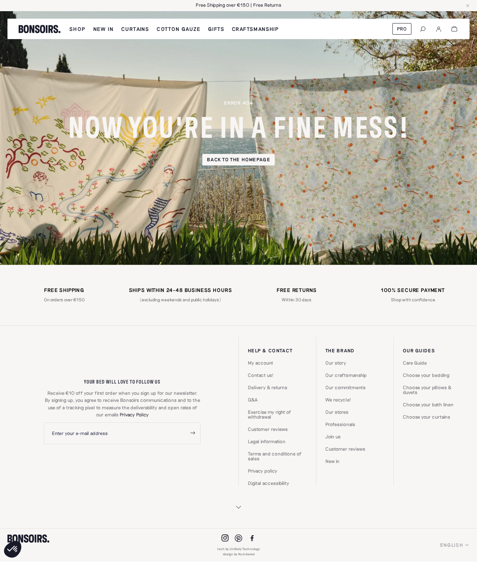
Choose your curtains (426, 417)
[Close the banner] (467, 5)
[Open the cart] (454, 29)
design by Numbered (239, 554)
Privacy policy (262, 471)
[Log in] (438, 29)
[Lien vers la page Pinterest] (238, 538)
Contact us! (260, 375)
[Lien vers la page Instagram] (225, 538)
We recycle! (338, 399)
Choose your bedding (426, 375)
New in (332, 461)
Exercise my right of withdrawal (269, 414)
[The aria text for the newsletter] (192, 433)
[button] (13, 549)
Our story (335, 363)
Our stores (336, 412)
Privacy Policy (134, 414)
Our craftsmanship (346, 375)
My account (260, 363)
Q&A (253, 399)
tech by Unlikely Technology (238, 549)
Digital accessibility (268, 483)
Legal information (266, 441)
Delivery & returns (267, 387)
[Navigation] (423, 29)
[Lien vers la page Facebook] (252, 538)
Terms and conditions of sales (274, 456)
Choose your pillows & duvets (427, 390)
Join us (333, 436)
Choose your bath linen (428, 404)
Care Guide (415, 363)
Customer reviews (268, 429)
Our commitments (345, 387)
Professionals (340, 424)
